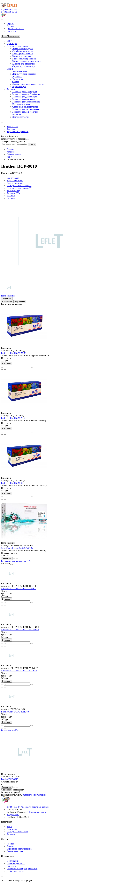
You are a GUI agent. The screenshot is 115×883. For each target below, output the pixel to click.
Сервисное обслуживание (19, 849)
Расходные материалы (17, 831)
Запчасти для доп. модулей (25, 112)
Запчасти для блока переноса (26, 102)
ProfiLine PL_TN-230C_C (13, 483)
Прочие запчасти (20, 117)
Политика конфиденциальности (22, 868)
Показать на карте (37, 812)
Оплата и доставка (16, 863)
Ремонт (10, 846)
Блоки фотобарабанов (22, 53)
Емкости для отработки (23, 64)
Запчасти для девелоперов (24, 96)
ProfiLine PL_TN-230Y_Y (13, 418)
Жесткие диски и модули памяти (28, 84)
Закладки (11, 129)
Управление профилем (17, 131)
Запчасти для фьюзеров (23, 99)
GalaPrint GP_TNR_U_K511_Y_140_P (19, 670)
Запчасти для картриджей (24, 91)
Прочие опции (19, 86)
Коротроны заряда (21, 104)
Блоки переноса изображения (26, 61)
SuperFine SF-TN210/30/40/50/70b (17, 548)
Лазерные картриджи (22, 48)
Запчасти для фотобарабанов (26, 94)
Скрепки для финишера (23, 66)
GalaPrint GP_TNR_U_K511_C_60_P (18, 588)
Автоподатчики (19, 71)
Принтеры (12, 829)
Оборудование (14, 154)
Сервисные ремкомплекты (25, 107)
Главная (10, 149)
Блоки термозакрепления (24, 58)
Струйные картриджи (22, 51)
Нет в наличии (8, 296)
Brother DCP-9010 (9, 779)
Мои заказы (12, 126)
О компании (13, 861)
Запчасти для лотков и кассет (26, 109)
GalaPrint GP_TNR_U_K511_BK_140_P (20, 629)
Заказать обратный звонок (36, 807)
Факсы (15, 81)
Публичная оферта (16, 871)
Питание (16, 114)
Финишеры (17, 79)
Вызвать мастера (15, 851)
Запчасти (11, 834)
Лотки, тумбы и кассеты (24, 74)
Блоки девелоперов (21, 56)
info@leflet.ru (13, 814)
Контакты (11, 866)
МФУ (9, 157)
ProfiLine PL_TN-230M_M (13, 353)
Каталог (10, 152)
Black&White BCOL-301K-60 (15, 712)
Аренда (10, 844)
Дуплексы (17, 76)
